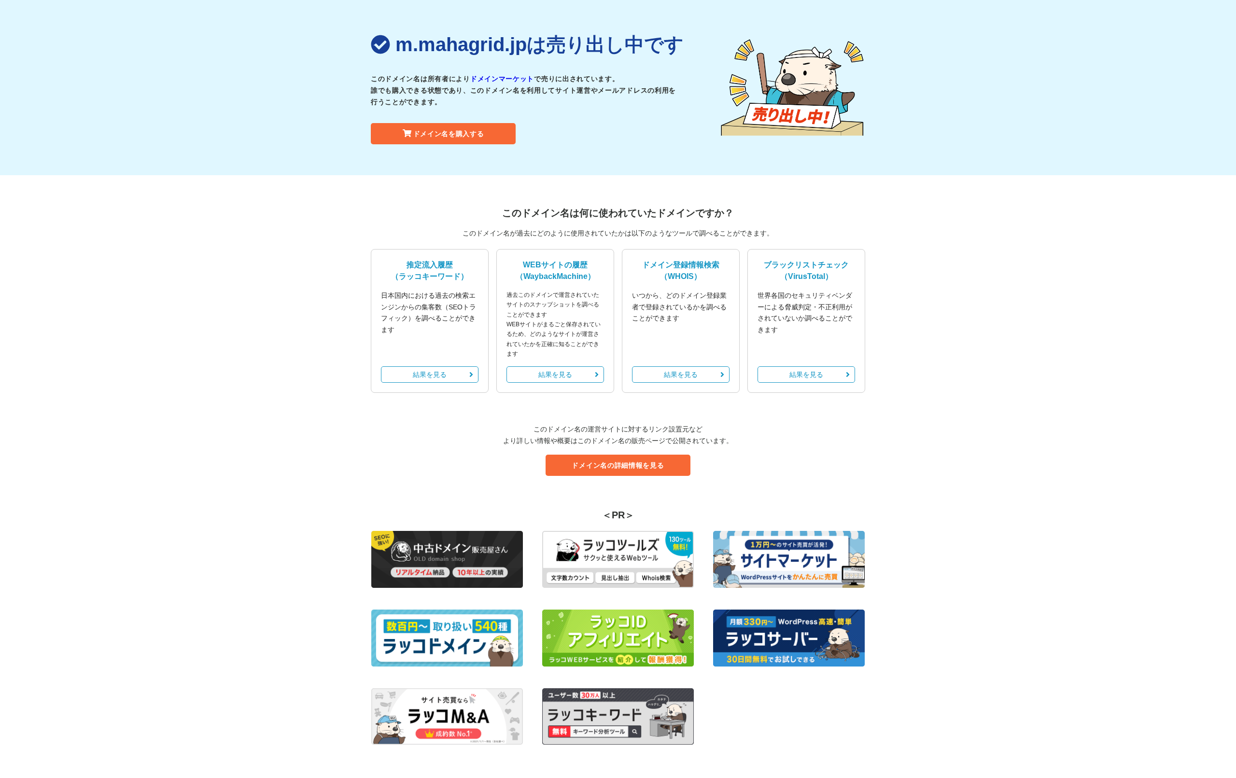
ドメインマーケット (502, 79)
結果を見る (430, 374)
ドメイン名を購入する (448, 134)
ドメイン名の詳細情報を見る (618, 465)
